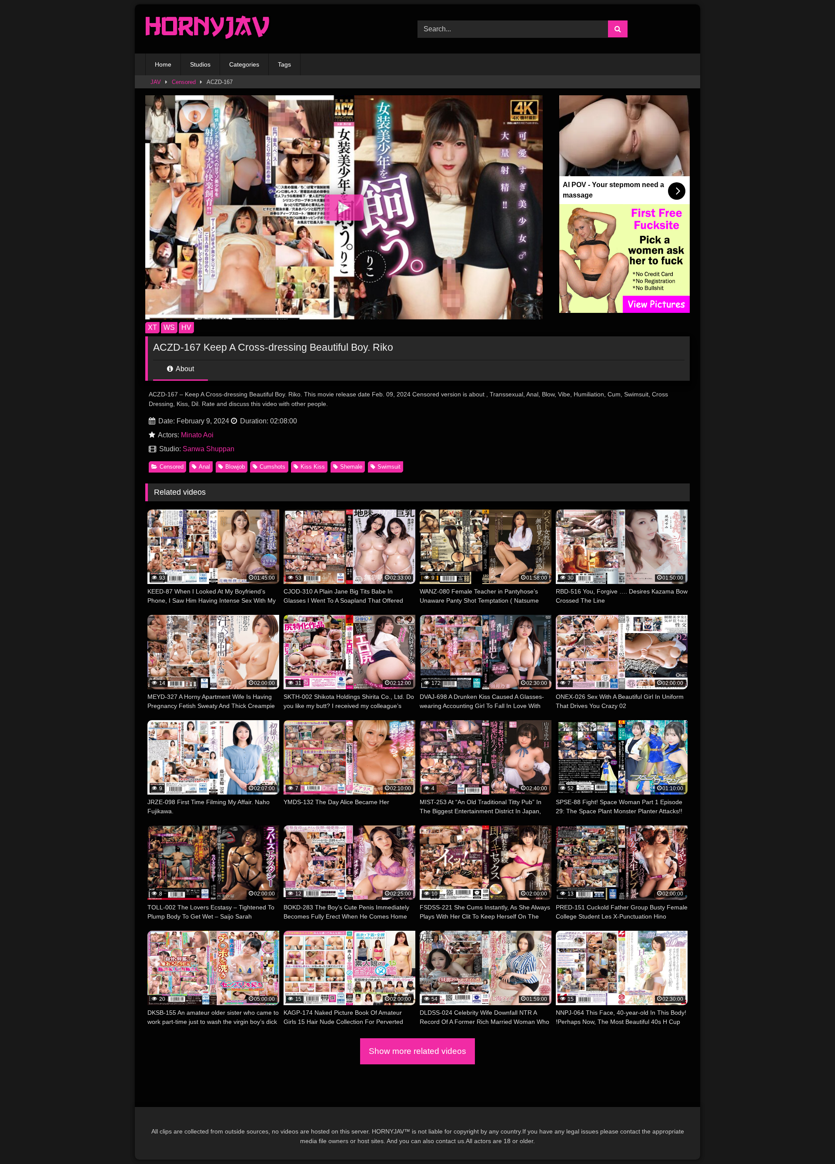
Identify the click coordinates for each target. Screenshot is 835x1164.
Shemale (351, 466)
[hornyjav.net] (209, 29)
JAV (155, 82)
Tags (284, 64)
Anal (204, 466)
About (184, 368)
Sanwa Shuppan (208, 449)
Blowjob (235, 466)
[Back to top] (808, 1138)
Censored (184, 82)
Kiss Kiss (313, 466)
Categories (244, 64)
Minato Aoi (197, 435)
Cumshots (272, 466)
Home (163, 64)
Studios (200, 64)
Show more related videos (417, 1051)
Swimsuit (389, 466)
